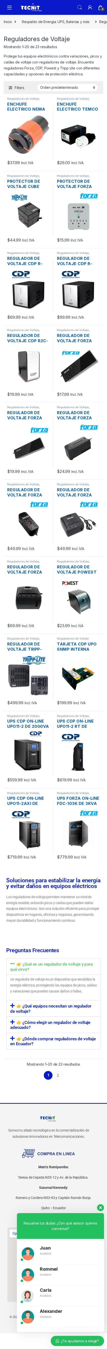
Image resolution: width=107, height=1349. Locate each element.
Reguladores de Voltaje (23, 98)
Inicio (8, 22)
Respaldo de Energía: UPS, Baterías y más (55, 22)
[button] (53, 966)
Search (79, 7)
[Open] (9, 7)
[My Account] (90, 7)
